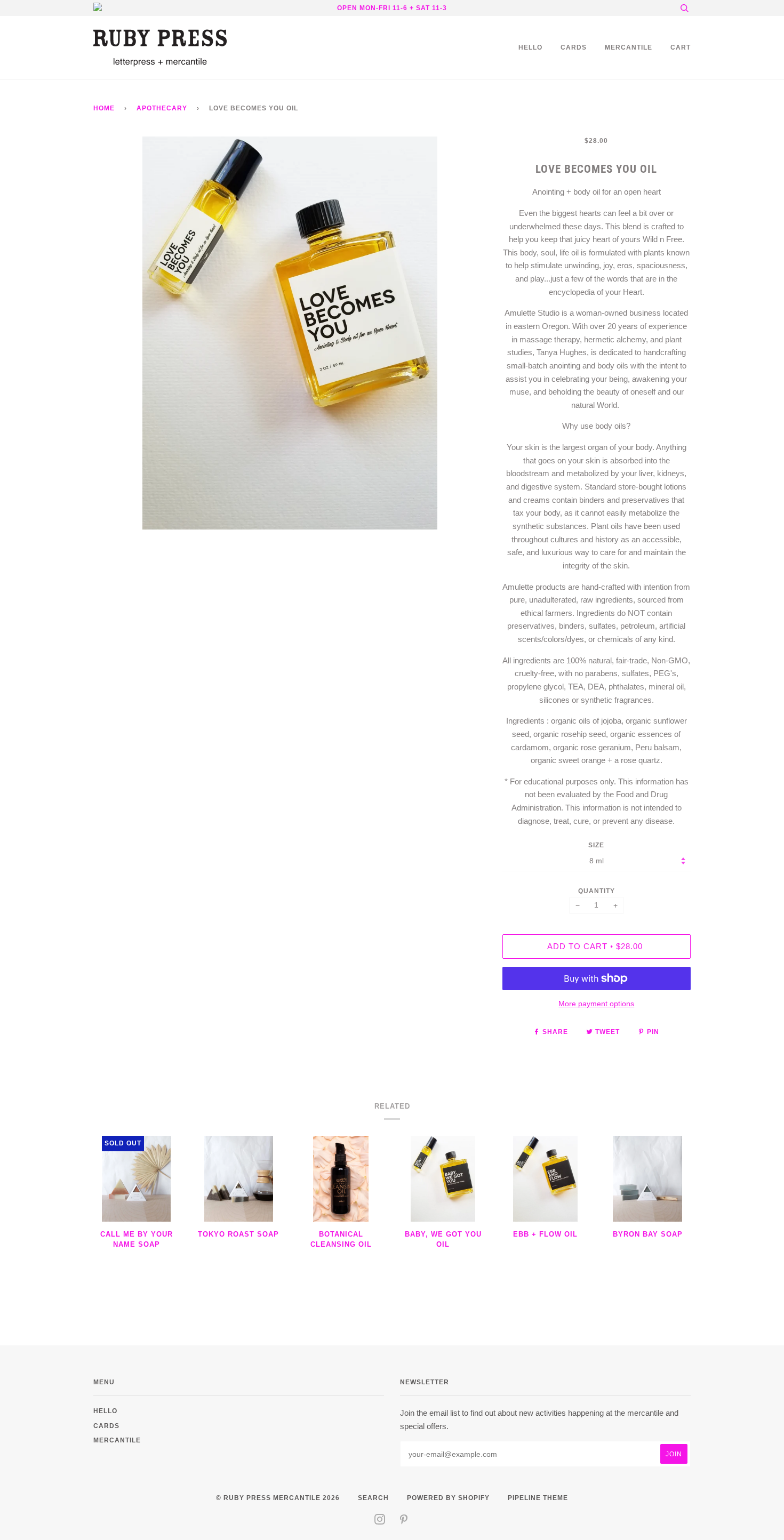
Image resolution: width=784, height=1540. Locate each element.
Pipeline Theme (538, 1497)
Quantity (596, 890)
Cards (574, 47)
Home (104, 108)
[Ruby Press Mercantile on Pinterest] (404, 1521)
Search (373, 1497)
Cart (680, 47)
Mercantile (628, 47)
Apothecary (162, 108)
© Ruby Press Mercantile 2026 (278, 1497)
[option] (289, 333)
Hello (530, 47)
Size (596, 844)
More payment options (596, 1003)
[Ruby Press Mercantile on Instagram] (380, 1521)
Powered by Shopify (448, 1497)
